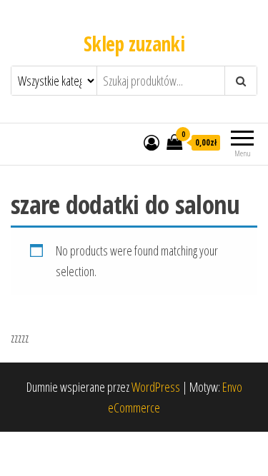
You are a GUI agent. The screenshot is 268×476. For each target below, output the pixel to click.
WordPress (155, 386)
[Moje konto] (151, 142)
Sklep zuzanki (134, 43)
